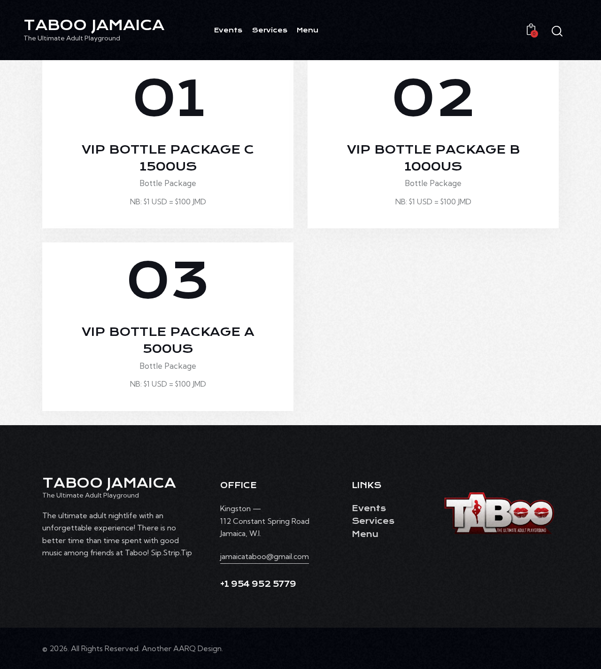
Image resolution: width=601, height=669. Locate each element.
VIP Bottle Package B (433, 158)
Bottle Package (167, 183)
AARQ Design (197, 648)
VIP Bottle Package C (168, 158)
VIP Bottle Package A (168, 341)
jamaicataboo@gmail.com (264, 556)
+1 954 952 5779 (258, 584)
